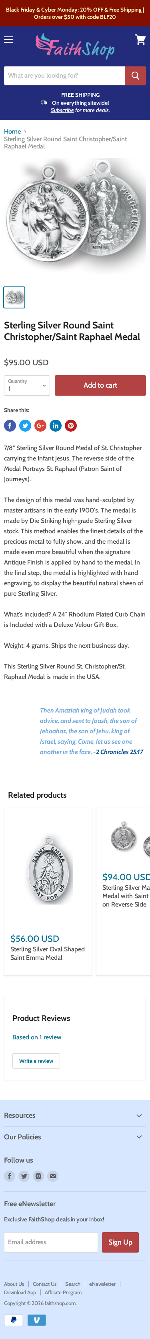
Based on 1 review (37, 1037)
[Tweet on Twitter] (25, 426)
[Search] (135, 75)
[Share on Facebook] (10, 426)
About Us (14, 1284)
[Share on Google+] (40, 426)
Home (12, 131)
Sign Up (120, 1242)
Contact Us (44, 1284)
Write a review (36, 1061)
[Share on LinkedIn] (56, 426)
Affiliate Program (63, 1292)
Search (72, 1284)
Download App (20, 1292)
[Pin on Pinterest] (71, 426)
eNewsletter (102, 1284)
